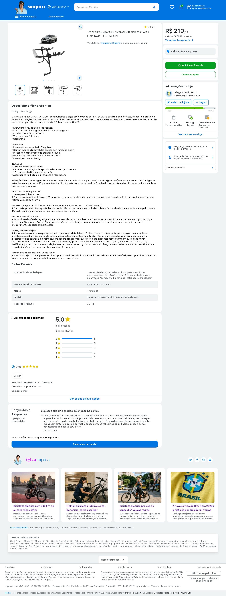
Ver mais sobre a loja (190, 134)
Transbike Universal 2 (89, 528)
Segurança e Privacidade (209, 567)
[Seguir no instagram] (203, 459)
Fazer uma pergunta (85, 444)
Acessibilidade (164, 567)
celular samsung (104, 544)
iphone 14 (127, 541)
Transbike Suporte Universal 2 (43, 528)
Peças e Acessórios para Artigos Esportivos (51, 593)
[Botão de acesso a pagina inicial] (30, 7)
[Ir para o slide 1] (43, 80)
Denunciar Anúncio (176, 168)
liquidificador (104, 546)
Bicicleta (23, 546)
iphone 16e (119, 544)
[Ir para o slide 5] (54, 80)
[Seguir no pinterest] (210, 459)
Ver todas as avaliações (85, 398)
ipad (115, 546)
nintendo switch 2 (170, 544)
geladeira (173, 541)
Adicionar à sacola (192, 65)
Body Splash (34, 546)
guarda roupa (125, 546)
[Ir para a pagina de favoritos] (172, 7)
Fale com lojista (180, 102)
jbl (43, 546)
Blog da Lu (10, 567)
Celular (184, 544)
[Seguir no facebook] (197, 459)
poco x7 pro (185, 541)
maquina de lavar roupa (84, 546)
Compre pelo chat (205, 573)
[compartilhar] (79, 78)
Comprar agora (190, 74)
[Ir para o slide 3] (48, 80)
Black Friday (16, 541)
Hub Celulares (77, 541)
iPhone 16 (39, 541)
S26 (47, 541)
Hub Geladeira (92, 541)
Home (8, 593)
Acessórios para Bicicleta (87, 593)
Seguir (203, 102)
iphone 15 (115, 541)
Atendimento (56, 16)
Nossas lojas (47, 567)
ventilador (154, 544)
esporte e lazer (20, 593)
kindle (52, 544)
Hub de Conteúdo (59, 541)
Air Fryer (143, 541)
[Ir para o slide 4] (51, 80)
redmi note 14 (53, 546)
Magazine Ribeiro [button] (110, 43)
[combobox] (116, 7)
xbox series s (132, 544)
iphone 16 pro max (158, 541)
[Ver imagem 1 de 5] (48, 51)
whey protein (27, 544)
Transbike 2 (127, 528)
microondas (41, 544)
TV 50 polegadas (208, 546)
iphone (203, 541)
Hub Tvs (105, 541)
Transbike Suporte (68, 528)
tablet (13, 546)
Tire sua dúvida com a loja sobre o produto (35, 437)
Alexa (195, 546)
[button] (154, 7)
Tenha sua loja (86, 567)
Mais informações (111, 560)
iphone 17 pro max (65, 544)
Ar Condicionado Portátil (201, 544)
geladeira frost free (143, 546)
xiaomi (144, 544)
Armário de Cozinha (180, 546)
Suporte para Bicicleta (111, 593)
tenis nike (66, 546)
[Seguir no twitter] (190, 459)
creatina (14, 544)
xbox (195, 541)
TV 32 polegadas (20, 549)
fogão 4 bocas (162, 546)
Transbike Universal (110, 528)
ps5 (135, 541)
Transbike (92, 291)
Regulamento (125, 567)
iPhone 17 (28, 541)
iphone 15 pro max (85, 544)
